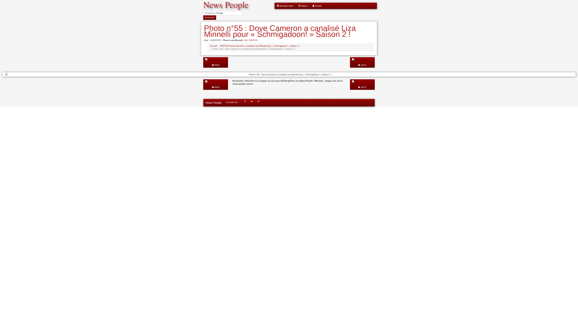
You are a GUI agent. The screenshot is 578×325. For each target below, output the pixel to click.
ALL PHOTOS (251, 40)
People (318, 6)
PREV (217, 65)
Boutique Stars (286, 6)
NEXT (363, 65)
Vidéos (304, 6)
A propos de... (232, 102)
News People (214, 102)
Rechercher (209, 18)
